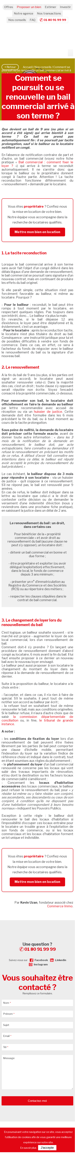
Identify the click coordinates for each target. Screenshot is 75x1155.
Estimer (50, 7)
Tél (5, 1047)
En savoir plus (28, 1147)
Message (9, 1058)
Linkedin (60, 960)
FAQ (32, 20)
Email (7, 1036)
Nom (7, 1002)
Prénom (8, 1013)
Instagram (41, 964)
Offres (8, 7)
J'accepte (47, 1147)
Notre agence (23, 13)
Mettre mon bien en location (37, 232)
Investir (65, 7)
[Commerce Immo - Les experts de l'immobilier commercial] (37, 926)
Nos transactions (49, 13)
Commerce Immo (60, 906)
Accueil (28, 67)
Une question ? (39, 947)
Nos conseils (17, 20)
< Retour (10, 67)
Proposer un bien (29, 7)
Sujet (6, 1025)
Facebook (41, 960)
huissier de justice (48, 411)
